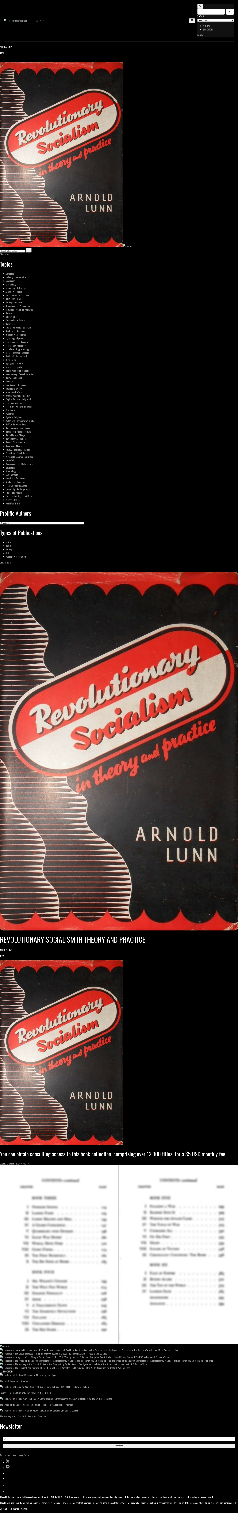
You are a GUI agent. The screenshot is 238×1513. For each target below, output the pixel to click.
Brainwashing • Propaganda (18, 306)
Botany (9, 549)
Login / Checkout (7, 1163)
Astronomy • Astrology (16, 288)
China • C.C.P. (11, 316)
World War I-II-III (13, 503)
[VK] (8, 60)
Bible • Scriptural (13, 299)
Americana (10, 281)
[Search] (230, 12)
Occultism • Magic (13, 446)
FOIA (7, 553)
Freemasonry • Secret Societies (20, 374)
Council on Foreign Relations (18, 327)
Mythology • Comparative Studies (20, 421)
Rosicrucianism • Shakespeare (19, 464)
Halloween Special (14, 378)
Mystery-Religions (14, 417)
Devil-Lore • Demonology (17, 331)
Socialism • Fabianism (15, 478)
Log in (200, 35)
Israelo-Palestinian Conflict (18, 395)
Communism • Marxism (16, 320)
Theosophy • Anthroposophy (18, 489)
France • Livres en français (17, 370)
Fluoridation (11, 360)
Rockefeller (11, 460)
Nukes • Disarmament (15, 442)
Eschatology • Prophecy (16, 345)
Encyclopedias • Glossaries (17, 342)
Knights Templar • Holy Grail (18, 399)
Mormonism (11, 410)
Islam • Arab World (14, 392)
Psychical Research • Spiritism (19, 457)
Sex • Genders (12, 474)
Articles (9, 542)
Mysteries (10, 413)
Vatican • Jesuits (13, 500)
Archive (3, 1455)
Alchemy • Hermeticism (16, 277)
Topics (200, 16)
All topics (10, 273)
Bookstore (11, 1455)
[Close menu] (200, 6)
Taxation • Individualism (16, 485)
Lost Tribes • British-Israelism (19, 406)
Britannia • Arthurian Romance (19, 309)
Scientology (11, 471)
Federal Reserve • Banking (17, 352)
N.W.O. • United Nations (16, 424)
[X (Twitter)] (5, 60)
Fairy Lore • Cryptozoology (17, 349)
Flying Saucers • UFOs (15, 363)
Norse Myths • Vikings (15, 435)
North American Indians (16, 438)
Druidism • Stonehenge (16, 334)
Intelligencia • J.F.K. (14, 388)
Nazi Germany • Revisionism (18, 428)
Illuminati (10, 381)
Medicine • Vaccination (16, 556)
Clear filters (5, 254)
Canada (9, 313)
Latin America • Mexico (16, 403)
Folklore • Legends (14, 367)
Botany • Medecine (14, 302)
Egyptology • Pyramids (15, 338)
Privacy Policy (23, 1455)
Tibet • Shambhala (14, 492)
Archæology (11, 284)
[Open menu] (192, 20)
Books (8, 545)
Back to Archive (22, 1163)
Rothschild (10, 467)
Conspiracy (10, 324)
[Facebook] (1, 60)
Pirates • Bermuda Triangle (18, 449)
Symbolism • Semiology (16, 482)
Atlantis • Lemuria (14, 291)
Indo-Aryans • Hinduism (16, 385)
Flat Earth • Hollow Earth (16, 356)
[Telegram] (11, 60)
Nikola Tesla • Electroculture (18, 431)
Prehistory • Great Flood (16, 453)
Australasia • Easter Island (17, 295)
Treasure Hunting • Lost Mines (19, 496)
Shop (176, 1350)
